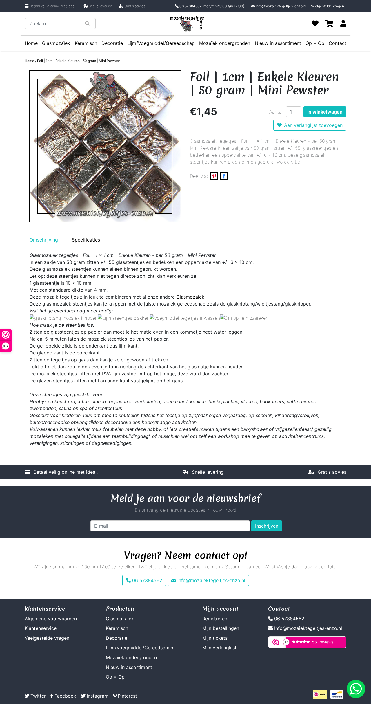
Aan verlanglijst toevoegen (313, 125)
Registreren (214, 618)
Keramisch (86, 43)
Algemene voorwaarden (51, 618)
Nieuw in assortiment (278, 43)
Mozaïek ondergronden (224, 43)
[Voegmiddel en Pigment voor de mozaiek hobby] (185, 318)
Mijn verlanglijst (219, 647)
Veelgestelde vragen (327, 6)
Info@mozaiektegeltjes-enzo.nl (281, 6)
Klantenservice (41, 628)
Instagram (97, 696)
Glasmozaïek (56, 43)
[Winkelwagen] (329, 23)
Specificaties (86, 240)
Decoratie (112, 43)
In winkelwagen (325, 112)
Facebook (65, 696)
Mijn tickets (215, 638)
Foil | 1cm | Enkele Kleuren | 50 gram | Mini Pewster (78, 60)
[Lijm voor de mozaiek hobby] (124, 318)
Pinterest (127, 696)
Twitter (38, 696)
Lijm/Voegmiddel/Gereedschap (161, 43)
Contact (337, 43)
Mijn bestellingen (220, 628)
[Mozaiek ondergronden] (244, 318)
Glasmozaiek (190, 297)
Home (31, 43)
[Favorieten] (315, 23)
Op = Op (314, 43)
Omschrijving (44, 240)
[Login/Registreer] (343, 23)
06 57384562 (211, 6)
